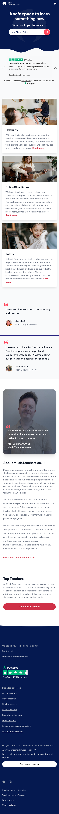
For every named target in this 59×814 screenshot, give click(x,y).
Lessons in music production (16, 725)
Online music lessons (12, 731)
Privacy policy (8, 800)
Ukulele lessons (9, 709)
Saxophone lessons (12, 715)
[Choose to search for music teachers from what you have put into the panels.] (47, 32)
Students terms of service (14, 790)
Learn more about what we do (20, 557)
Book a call (7, 651)
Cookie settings (9, 805)
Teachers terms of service (14, 795)
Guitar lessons (9, 693)
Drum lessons (9, 720)
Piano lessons (9, 698)
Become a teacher (29, 764)
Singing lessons (9, 704)
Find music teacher (29, 606)
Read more (38, 148)
